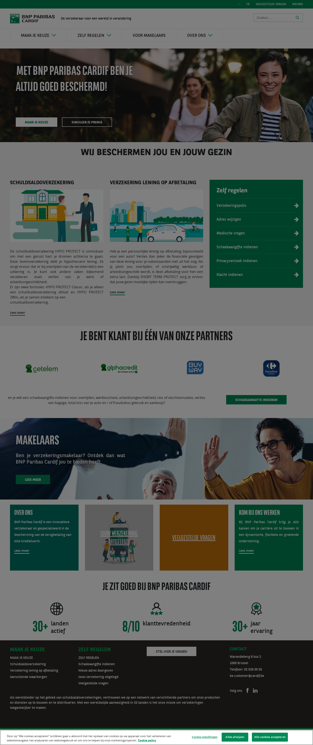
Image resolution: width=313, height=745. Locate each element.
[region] (156, 737)
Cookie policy (147, 740)
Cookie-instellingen (204, 737)
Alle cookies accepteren (270, 737)
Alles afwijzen (234, 737)
